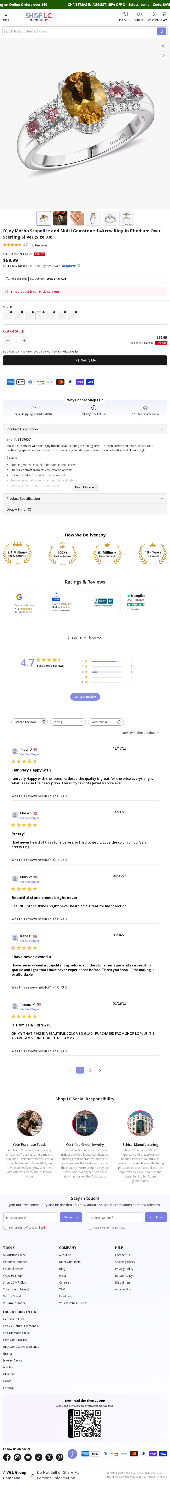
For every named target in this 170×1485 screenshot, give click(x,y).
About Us (65, 1255)
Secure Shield (12, 1296)
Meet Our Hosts (70, 1262)
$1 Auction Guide (14, 1255)
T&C (62, 1289)
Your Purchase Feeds (73, 1303)
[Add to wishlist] (163, 55)
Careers (64, 1282)
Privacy (121, 1227)
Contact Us (122, 1255)
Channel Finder (13, 1269)
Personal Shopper (15, 1262)
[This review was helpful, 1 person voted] (54, 860)
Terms (110, 1227)
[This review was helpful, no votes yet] (54, 796)
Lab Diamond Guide (16, 1333)
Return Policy (124, 1276)
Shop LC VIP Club (14, 1282)
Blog (62, 1269)
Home (7, 1381)
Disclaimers (123, 1282)
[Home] (43, 17)
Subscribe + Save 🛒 (16, 1289)
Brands (8, 1353)
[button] (78, 265)
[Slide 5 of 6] (110, 218)
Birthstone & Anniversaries (21, 1347)
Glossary (9, 1374)
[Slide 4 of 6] (93, 218)
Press (63, 1276)
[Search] (161, 31)
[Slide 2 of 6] (60, 218)
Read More (83, 487)
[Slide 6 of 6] (126, 218)
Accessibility (123, 1289)
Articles (8, 1367)
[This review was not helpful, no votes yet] (62, 796)
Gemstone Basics (15, 1340)
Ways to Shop (12, 1276)
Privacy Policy (124, 1269)
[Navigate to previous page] (70, 1070)
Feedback (65, 1296)
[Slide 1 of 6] (43, 218)
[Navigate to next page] (100, 1070)
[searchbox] (26, 722)
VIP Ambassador (14, 1303)
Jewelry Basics (12, 1360)
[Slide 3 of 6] (77, 218)
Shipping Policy (125, 1262)
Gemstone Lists (13, 1319)
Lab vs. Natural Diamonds (20, 1326)
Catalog (8, 1388)
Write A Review (85, 697)
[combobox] (80, 31)
